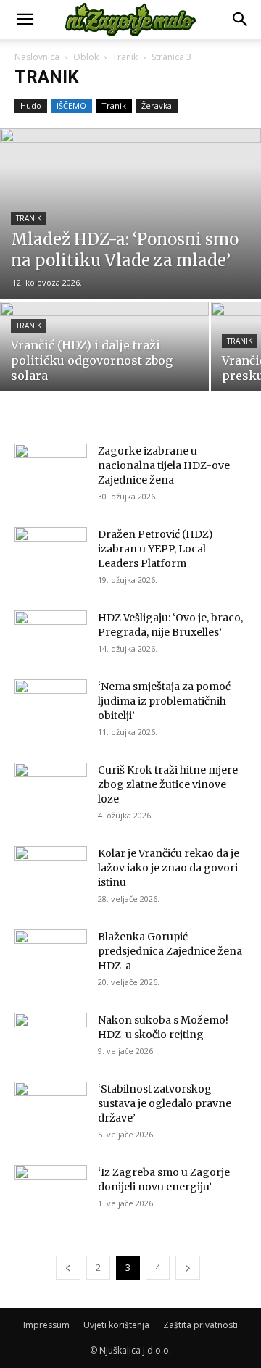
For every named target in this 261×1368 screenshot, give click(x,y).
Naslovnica (36, 57)
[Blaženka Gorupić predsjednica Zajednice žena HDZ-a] (50, 954)
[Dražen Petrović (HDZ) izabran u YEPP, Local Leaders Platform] (50, 552)
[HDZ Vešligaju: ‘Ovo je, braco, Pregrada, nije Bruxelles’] (50, 635)
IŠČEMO (71, 105)
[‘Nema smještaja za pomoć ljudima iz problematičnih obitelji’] (50, 704)
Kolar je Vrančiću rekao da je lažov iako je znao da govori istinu (168, 868)
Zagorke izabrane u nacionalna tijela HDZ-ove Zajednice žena (164, 465)
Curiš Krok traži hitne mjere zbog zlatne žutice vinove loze (168, 784)
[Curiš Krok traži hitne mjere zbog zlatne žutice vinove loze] (50, 788)
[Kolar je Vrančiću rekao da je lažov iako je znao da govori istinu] (50, 871)
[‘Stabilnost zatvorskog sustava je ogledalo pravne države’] (50, 1107)
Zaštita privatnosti (200, 1325)
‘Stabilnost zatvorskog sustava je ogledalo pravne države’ (164, 1103)
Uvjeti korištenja (116, 1325)
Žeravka (156, 105)
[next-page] (187, 1268)
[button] (24, 19)
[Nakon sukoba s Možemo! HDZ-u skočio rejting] (50, 1038)
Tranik (125, 57)
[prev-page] (68, 1268)
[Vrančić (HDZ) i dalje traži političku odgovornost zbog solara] (104, 353)
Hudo (30, 105)
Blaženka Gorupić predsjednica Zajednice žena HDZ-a (170, 951)
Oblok (86, 57)
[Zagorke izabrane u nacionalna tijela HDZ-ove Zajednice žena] (50, 469)
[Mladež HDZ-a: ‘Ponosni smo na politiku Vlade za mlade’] (130, 213)
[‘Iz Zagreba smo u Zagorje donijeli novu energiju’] (50, 1190)
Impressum (46, 1325)
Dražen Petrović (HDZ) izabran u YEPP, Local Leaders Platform (155, 549)
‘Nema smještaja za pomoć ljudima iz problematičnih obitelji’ (164, 701)
